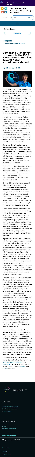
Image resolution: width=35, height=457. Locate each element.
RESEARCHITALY (18, 9)
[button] (17, 23)
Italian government (9, 435)
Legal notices (6, 454)
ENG (4, 17)
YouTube (6, 364)
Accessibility (6, 448)
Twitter (22, 366)
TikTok (5, 369)
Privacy (4, 451)
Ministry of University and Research (15, 3)
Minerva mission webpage (12, 362)
